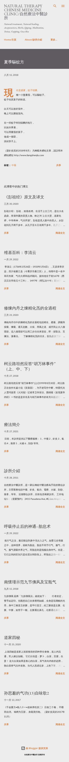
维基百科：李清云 (20, 252)
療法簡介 (12, 424)
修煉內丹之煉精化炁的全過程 (30, 308)
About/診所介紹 (33, 39)
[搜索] (55, 6)
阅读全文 (60, 232)
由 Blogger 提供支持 (36, 748)
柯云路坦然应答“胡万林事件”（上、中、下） (30, 366)
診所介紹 (12, 470)
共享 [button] (58, 165)
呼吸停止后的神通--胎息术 (27, 526)
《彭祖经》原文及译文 (24, 197)
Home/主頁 (10, 39)
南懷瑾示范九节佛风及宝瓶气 (30, 582)
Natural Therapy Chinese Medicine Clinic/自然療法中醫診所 (26, 11)
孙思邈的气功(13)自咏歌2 (26, 693)
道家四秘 (12, 637)
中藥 (14, 165)
